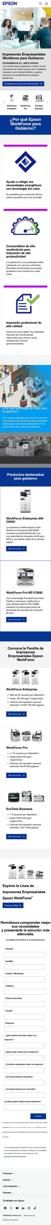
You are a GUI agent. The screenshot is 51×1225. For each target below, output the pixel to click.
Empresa (7, 1192)
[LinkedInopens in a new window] (23, 1208)
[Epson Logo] (10, 3)
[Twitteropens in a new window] (11, 1208)
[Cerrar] (25, 446)
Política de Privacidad (10, 1220)
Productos (7, 1173)
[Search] (41, 4)
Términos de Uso (29, 1215)
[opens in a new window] (35, 1208)
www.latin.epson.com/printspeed (15, 1156)
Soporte (6, 1180)
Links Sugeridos (10, 1186)
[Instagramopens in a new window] (29, 1208)
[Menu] (47, 4)
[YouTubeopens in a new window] (17, 1208)
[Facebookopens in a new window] (5, 1208)
